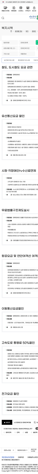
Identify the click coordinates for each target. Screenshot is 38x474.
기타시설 (6, 53)
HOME (11, 31)
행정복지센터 (23, 450)
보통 (26, 432)
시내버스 (20, 10)
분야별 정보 (18, 31)
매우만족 (8, 432)
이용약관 (21, 457)
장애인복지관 (25, 48)
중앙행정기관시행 (24, 60)
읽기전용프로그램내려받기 (10, 459)
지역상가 (27, 10)
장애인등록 (24, 42)
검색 (3, 18)
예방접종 (13, 10)
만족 (18, 432)
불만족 (35, 432)
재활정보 (23, 53)
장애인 (34, 31)
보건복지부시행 (9, 60)
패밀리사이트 (5, 10)
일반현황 (6, 42)
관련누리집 (9, 450)
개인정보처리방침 (8, 457)
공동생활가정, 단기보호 (11, 48)
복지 (27, 31)
